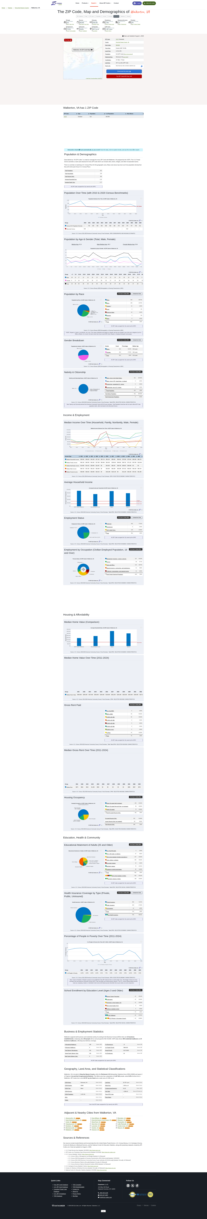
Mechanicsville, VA (71, 1128)
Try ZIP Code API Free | (123, 76)
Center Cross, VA (123, 1126)
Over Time (86, 24)
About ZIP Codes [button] (104, 3)
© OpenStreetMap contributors (96, 78)
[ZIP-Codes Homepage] (58, 1206)
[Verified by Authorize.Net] (132, 1194)
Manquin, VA (121, 1120)
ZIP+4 (110, 30)
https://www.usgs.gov (92, 1166)
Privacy (139, 1205)
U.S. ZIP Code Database (61, 1187)
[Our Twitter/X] (133, 1186)
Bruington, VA (122, 1118)
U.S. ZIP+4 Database (60, 1193)
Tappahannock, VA (71, 1124)
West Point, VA (96, 1122)
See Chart (82, 24)
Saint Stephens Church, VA (74, 1120)
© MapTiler (88, 78)
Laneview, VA (96, 1126)
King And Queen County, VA (122, 42)
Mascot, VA (121, 1128)
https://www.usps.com (94, 1150)
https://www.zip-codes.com (108, 1152)
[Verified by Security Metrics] (141, 1194)
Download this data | (123, 71)
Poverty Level (111, 24)
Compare (94, 24)
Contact (116, 3)
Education (116, 16)
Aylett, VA (68, 1122)
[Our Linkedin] (128, 1186)
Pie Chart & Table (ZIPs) (123, 293)
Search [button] (93, 3)
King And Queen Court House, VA (101, 1120)
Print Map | (67, 40)
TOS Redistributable (78, 1187)
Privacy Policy (77, 1193)
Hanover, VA (95, 1129)
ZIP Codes (91, 16)
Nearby (128, 16)
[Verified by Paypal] (150, 1194)
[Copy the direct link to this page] (141, 66)
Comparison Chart (137, 293)
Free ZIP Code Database (61, 1184)
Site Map (75, 1196)
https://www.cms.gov (110, 1168)
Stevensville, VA (70, 1118)
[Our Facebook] (137, 1186)
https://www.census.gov (88, 1154)
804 (119, 45)
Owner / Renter (137, 24)
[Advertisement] (103, 91)
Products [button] (84, 3)
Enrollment (85, 30)
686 (117, 45)
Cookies (153, 1205)
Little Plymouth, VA (123, 1124)
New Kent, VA (96, 1124)
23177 (117, 39)
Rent (98, 24)
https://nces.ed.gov (102, 1170)
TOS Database (58, 1196)
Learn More (95, 30)
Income (104, 16)
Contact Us (76, 1189)
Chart (107, 24)
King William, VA (96, 1118)
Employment (123, 24)
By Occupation (73, 30)
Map (86, 16)
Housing (110, 16)
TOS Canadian (77, 1184)
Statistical (123, 16)
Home (77, 3)
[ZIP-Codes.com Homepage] (56, 3)
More (68, 24)
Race (71, 24)
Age (73, 24)
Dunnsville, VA (122, 1122)
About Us (75, 1191)
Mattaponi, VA (70, 1129)
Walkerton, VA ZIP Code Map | (82, 49)
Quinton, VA (95, 1128)
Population (98, 16)
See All (107, 30)
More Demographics (128, 54)
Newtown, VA (70, 1126)
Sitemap (146, 1205)
